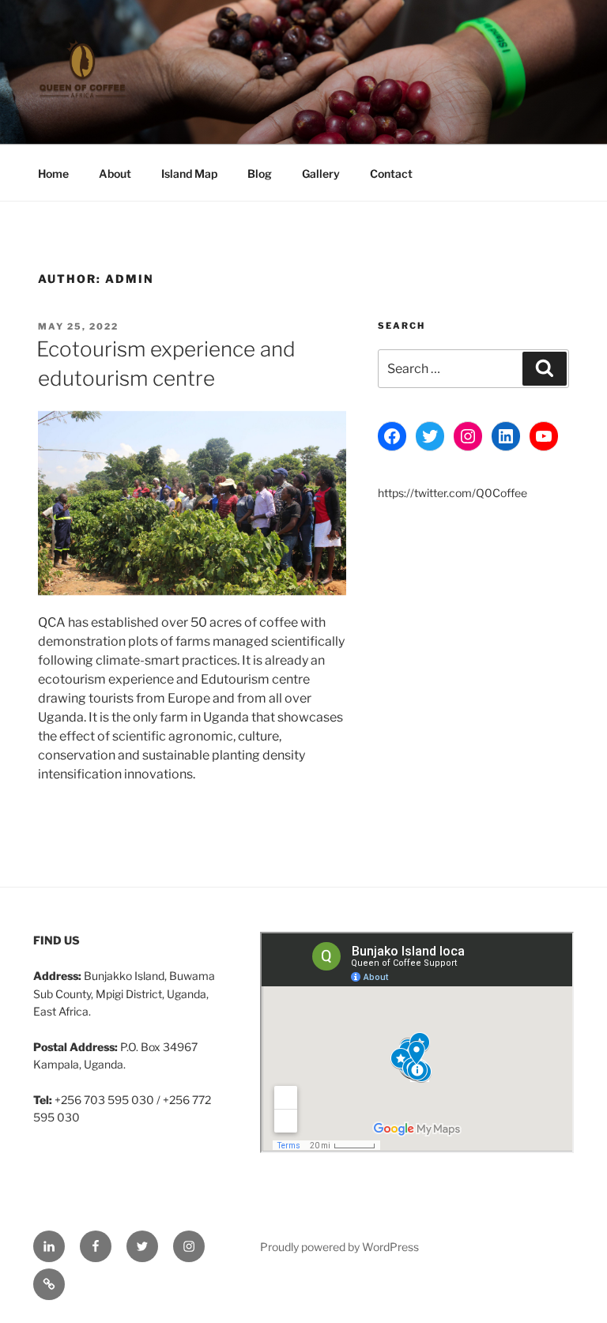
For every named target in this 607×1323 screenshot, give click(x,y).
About (115, 173)
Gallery (321, 173)
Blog (259, 173)
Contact (391, 173)
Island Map (189, 173)
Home (53, 173)
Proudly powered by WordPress (339, 1246)
